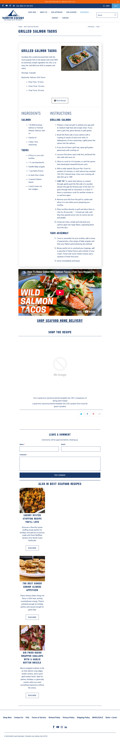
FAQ (27, 717)
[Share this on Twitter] (81, 414)
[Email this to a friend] (99, 414)
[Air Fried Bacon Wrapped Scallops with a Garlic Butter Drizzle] (32, 637)
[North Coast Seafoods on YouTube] (6, 6)
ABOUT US (44, 12)
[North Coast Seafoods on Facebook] (3, 6)
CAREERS (65, 18)
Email (63, 444)
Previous (91, 27)
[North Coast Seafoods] (13, 15)
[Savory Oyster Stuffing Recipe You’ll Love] (32, 500)
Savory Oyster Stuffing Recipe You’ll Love (32, 518)
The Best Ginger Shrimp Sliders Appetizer (32, 587)
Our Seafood (71, 12)
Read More (32, 548)
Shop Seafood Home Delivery (60, 320)
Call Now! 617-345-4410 (25, 6)
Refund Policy (54, 717)
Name (22, 444)
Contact (55, 18)
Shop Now (32, 12)
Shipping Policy (83, 717)
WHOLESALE (97, 717)
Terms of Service (39, 717)
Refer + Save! (111, 717)
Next (98, 27)
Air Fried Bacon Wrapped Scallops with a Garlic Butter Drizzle (32, 657)
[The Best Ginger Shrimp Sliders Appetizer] (32, 568)
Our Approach (57, 12)
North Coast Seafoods (16, 736)
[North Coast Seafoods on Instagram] (10, 6)
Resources (84, 12)
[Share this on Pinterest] (93, 414)
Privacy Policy (68, 717)
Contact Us (18, 717)
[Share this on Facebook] (87, 414)
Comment (23, 455)
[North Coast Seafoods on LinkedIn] (14, 6)
